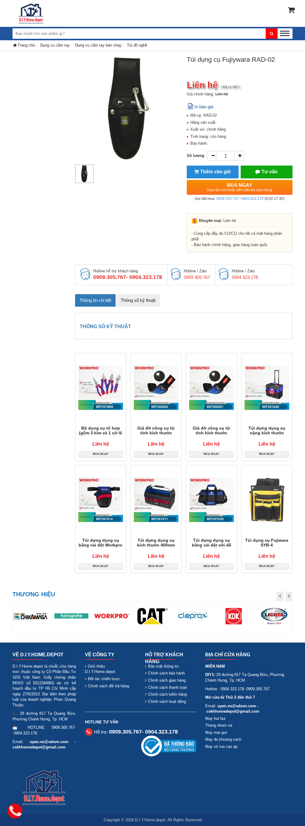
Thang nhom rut (218, 725)
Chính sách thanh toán (167, 687)
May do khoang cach (223, 739)
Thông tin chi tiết (95, 300)
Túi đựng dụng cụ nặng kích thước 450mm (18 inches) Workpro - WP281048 (267, 435)
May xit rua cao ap (221, 746)
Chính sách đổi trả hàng (108, 686)
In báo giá (203, 106)
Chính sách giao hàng (167, 680)
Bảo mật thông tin (163, 666)
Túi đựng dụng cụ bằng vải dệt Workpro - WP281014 (100, 545)
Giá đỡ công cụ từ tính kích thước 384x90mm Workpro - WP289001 (211, 435)
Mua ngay (239, 187)
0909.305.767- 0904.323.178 (240, 199)
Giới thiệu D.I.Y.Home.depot (100, 669)
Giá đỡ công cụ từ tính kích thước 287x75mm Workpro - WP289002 (156, 435)
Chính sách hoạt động (167, 701)
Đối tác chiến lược (104, 679)
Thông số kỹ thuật (138, 300)
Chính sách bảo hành (166, 673)
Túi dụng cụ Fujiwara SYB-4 (266, 542)
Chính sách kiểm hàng (167, 694)
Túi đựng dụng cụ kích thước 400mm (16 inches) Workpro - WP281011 (156, 547)
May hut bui (215, 718)
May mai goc (216, 732)
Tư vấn (270, 171)
